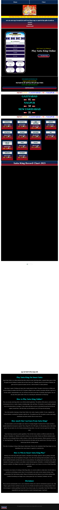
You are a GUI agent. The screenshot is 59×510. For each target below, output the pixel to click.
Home (15, 2)
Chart (44, 2)
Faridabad (22, 152)
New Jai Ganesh (7, 143)
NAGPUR (51, 122)
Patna (22, 142)
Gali (51, 132)
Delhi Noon (22, 122)
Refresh (4, 507)
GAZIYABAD (35, 132)
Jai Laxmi (22, 132)
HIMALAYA (7, 152)
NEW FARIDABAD (35, 122)
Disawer (36, 142)
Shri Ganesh (7, 132)
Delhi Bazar (7, 122)
